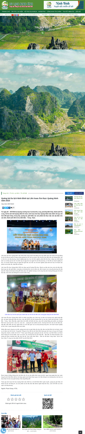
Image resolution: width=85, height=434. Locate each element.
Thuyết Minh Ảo (68, 11)
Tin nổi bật (24, 193)
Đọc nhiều (79, 193)
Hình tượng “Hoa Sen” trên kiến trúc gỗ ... (78, 212)
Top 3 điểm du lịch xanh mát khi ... (53, 429)
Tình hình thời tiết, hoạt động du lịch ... (78, 198)
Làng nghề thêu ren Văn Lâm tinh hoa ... (78, 205)
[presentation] (61, 423)
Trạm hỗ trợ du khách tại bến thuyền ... (78, 219)
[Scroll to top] (80, 432)
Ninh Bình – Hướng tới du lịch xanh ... (78, 231)
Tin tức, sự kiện (14, 193)
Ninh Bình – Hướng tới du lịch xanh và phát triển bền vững (36, 14)
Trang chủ (6, 11)
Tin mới (69, 193)
